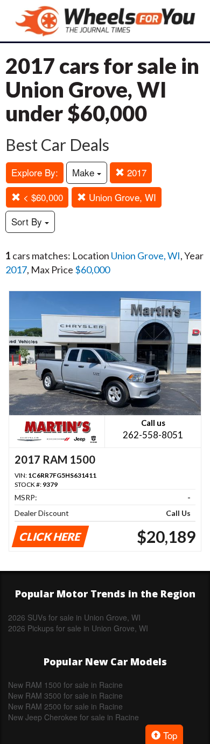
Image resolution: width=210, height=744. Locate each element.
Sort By (28, 221)
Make (84, 172)
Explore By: (34, 172)
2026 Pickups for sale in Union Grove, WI (78, 628)
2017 (135, 172)
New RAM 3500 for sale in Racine (65, 695)
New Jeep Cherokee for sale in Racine (73, 717)
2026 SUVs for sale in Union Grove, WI (74, 617)
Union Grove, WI (121, 197)
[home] (105, 21)
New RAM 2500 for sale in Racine (65, 706)
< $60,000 (41, 197)
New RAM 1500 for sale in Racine (65, 684)
